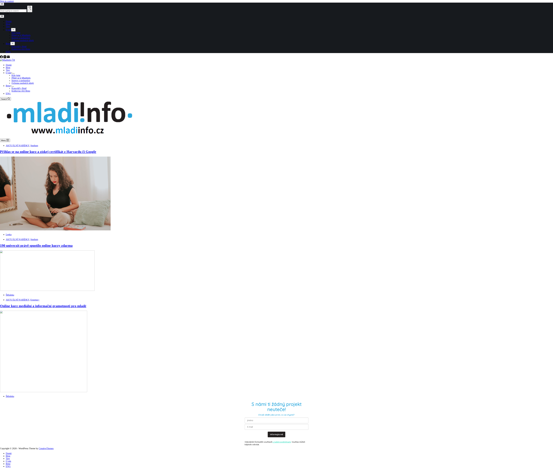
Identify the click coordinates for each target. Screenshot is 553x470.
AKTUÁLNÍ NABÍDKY (17, 145)
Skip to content (7, 1)
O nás (8, 73)
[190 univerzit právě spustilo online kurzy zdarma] (47, 290)
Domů (9, 65)
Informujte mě (276, 434)
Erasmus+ (34, 300)
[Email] (8, 57)
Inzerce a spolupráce (21, 80)
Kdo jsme (16, 75)
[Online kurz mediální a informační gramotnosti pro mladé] (43, 391)
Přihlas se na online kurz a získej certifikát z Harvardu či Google (48, 152)
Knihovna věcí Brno (21, 91)
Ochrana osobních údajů (23, 83)
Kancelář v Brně (19, 88)
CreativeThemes (46, 448)
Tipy (8, 70)
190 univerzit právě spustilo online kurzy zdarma (36, 245)
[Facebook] (1, 57)
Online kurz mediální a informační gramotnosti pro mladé (43, 306)
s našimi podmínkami (282, 442)
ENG (8, 93)
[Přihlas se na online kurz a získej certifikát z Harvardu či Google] (55, 229)
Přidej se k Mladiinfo (21, 78)
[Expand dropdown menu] (13, 73)
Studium (34, 145)
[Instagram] (5, 57)
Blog (8, 67)
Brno (8, 85)
